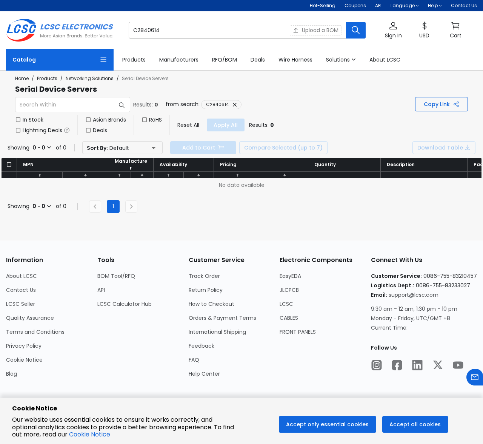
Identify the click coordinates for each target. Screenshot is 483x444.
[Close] (234, 104)
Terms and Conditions (35, 332)
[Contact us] (474, 378)
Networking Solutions (90, 78)
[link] (134, 60)
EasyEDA (290, 276)
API (378, 5)
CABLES (289, 318)
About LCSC (21, 276)
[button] (247, 30)
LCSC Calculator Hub (124, 304)
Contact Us (464, 5)
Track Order (204, 276)
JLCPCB (289, 290)
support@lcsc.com (413, 295)
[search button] (356, 30)
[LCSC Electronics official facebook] (397, 365)
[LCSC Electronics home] (60, 30)
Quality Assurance (30, 318)
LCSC (286, 304)
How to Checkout (211, 304)
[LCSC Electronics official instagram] (376, 365)
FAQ (194, 360)
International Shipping (217, 332)
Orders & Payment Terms (222, 318)
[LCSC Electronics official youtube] (458, 365)
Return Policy (206, 290)
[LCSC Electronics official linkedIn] (417, 365)
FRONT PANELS (298, 332)
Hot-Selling (322, 5)
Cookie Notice (24, 360)
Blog (11, 374)
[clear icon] (281, 30)
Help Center (204, 374)
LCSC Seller (20, 304)
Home (22, 78)
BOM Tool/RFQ (116, 276)
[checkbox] (18, 119)
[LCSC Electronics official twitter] (437, 365)
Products (47, 78)
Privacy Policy (24, 346)
